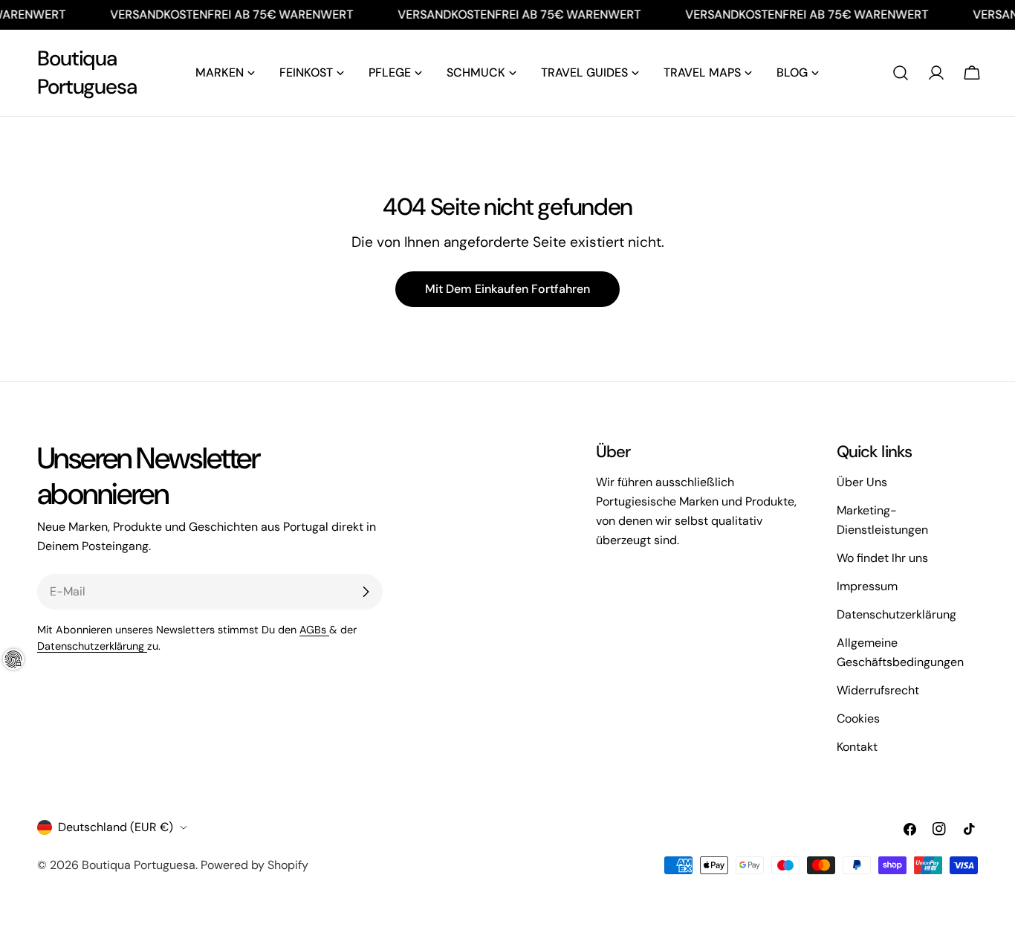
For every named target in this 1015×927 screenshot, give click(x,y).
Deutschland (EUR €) (115, 827)
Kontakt (857, 747)
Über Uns (862, 482)
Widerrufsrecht (878, 690)
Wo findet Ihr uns (882, 558)
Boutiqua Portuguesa (87, 72)
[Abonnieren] (365, 591)
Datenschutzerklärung (92, 646)
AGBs (314, 629)
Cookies (858, 718)
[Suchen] (900, 73)
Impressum (867, 586)
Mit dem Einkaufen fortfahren (507, 289)
